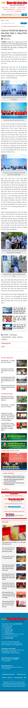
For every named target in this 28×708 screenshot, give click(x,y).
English (19, 9)
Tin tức (7, 20)
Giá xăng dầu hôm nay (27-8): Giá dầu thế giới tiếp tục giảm (8, 549)
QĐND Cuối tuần (21, 7)
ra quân (14, 337)
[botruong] (14, 437)
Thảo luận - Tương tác (7, 677)
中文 (24, 9)
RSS (25, 677)
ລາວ (8, 11)
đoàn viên (20, 337)
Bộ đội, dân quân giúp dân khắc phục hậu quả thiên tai (7, 398)
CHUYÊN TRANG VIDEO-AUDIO (10, 451)
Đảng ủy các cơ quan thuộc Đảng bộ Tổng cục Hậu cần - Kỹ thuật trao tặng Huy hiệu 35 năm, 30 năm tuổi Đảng (8, 417)
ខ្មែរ (11, 11)
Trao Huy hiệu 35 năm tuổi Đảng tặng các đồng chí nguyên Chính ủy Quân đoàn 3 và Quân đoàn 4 (8, 427)
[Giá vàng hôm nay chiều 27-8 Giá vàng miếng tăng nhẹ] (14, 533)
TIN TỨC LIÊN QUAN (7, 358)
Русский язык (18, 11)
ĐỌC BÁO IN (12, 7)
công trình (4, 339)
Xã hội (2, 20)
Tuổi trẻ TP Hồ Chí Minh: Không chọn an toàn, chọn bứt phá (19, 326)
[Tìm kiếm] (23, 15)
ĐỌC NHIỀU (5, 522)
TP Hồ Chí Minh (13, 335)
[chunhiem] (14, 445)
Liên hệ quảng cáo (18, 677)
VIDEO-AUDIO (5, 7)
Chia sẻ (23, 23)
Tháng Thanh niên (6, 337)
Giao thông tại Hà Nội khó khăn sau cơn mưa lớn (7, 370)
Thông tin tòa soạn (21, 674)
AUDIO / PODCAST (8, 473)
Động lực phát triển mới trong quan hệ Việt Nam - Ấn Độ (8, 387)
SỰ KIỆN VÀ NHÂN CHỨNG (9, 9)
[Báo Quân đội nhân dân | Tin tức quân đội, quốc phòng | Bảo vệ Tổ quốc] (14, 3)
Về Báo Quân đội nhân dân (8, 674)
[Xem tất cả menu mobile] (25, 15)
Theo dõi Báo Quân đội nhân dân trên (9, 26)
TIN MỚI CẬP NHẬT (6, 394)
